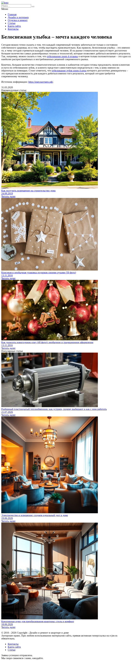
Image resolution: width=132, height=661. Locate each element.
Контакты (13, 29)
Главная (12, 14)
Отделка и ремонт (18, 20)
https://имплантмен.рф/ (40, 81)
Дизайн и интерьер (18, 17)
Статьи (11, 23)
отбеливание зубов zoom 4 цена (69, 70)
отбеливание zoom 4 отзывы (62, 56)
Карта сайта (14, 26)
